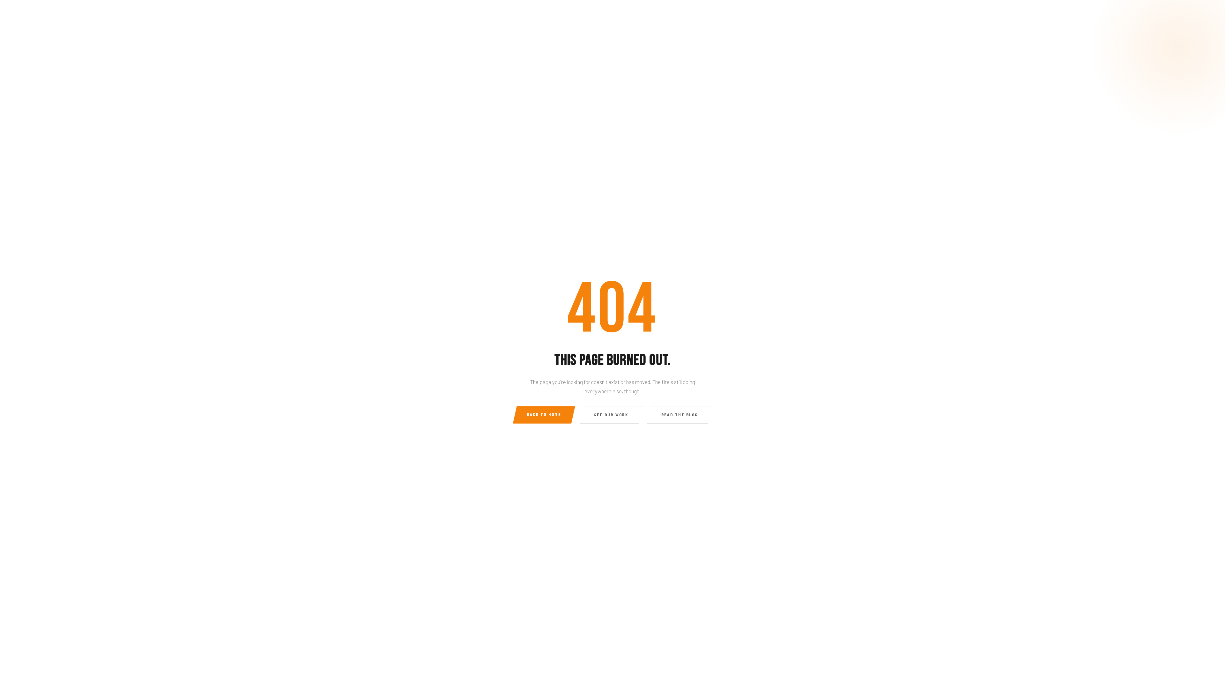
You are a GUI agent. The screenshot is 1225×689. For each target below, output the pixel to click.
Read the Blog (679, 414)
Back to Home (544, 414)
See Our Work (611, 414)
